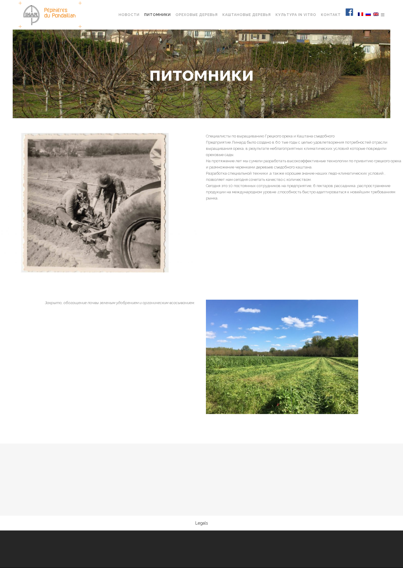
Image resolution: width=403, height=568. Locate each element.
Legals (201, 523)
